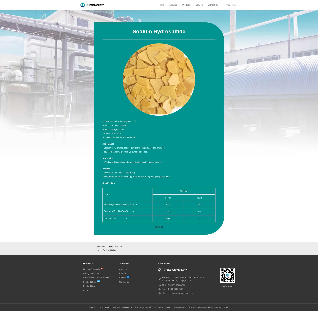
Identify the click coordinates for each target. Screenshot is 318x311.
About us (173, 5)
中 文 (228, 5)
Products (186, 5)
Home (161, 5)
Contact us (213, 5)
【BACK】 (159, 227)
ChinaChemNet (179, 307)
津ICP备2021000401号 (220, 307)
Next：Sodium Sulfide (107, 250)
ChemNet (168, 307)
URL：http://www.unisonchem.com (177, 293)
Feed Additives (89, 286)
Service (199, 5)
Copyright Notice (203, 307)
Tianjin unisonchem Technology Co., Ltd (120, 307)
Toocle (187, 307)
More (85, 290)
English (235, 5)
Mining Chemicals (91, 273)
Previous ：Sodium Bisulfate (109, 246)
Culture (122, 273)
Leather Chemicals (91, 269)
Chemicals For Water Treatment (97, 278)
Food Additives (90, 282)
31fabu (193, 307)
